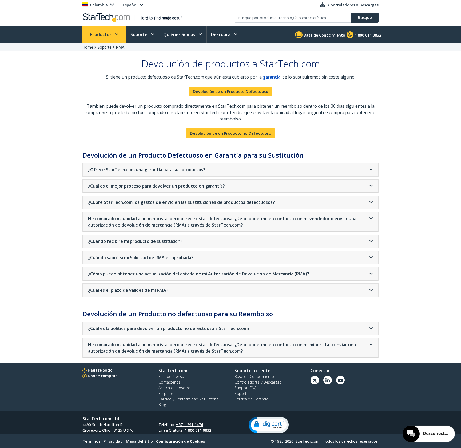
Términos (91, 441)
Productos (101, 34)
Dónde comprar (102, 375)
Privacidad (113, 441)
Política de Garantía (251, 399)
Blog (162, 404)
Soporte (139, 34)
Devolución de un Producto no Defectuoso (230, 133)
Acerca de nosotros (175, 387)
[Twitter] (315, 380)
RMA (120, 47)
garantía (271, 77)
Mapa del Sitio (139, 441)
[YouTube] (340, 380)
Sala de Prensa (171, 376)
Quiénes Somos (179, 34)
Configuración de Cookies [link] (180, 441)
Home (87, 47)
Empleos (166, 393)
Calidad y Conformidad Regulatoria (188, 399)
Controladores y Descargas (258, 382)
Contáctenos (169, 382)
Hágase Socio (100, 370)
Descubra (221, 34)
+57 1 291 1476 (189, 424)
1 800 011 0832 (198, 430)
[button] (269, 424)
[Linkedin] (327, 380)
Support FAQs (247, 387)
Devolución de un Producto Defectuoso (230, 91)
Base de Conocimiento (324, 35)
